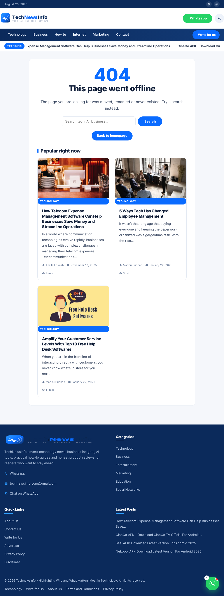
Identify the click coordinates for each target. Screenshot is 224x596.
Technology (17, 34)
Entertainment (126, 465)
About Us (11, 521)
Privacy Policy (14, 554)
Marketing (101, 34)
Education (123, 481)
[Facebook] (209, 4)
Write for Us (13, 537)
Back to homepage (112, 135)
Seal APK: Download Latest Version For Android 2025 (156, 543)
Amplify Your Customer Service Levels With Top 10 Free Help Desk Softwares (71, 344)
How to (60, 34)
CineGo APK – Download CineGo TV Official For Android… (159, 535)
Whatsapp (198, 18)
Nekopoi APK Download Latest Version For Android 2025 (158, 551)
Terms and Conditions (82, 589)
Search (150, 121)
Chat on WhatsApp (24, 494)
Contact (122, 34)
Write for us (207, 34)
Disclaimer (12, 562)
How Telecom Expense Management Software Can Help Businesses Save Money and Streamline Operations (84, 46)
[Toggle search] (219, 18)
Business (40, 34)
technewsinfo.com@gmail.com (33, 483)
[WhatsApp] (217, 4)
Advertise (11, 546)
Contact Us (12, 529)
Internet (79, 34)
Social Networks (128, 490)
